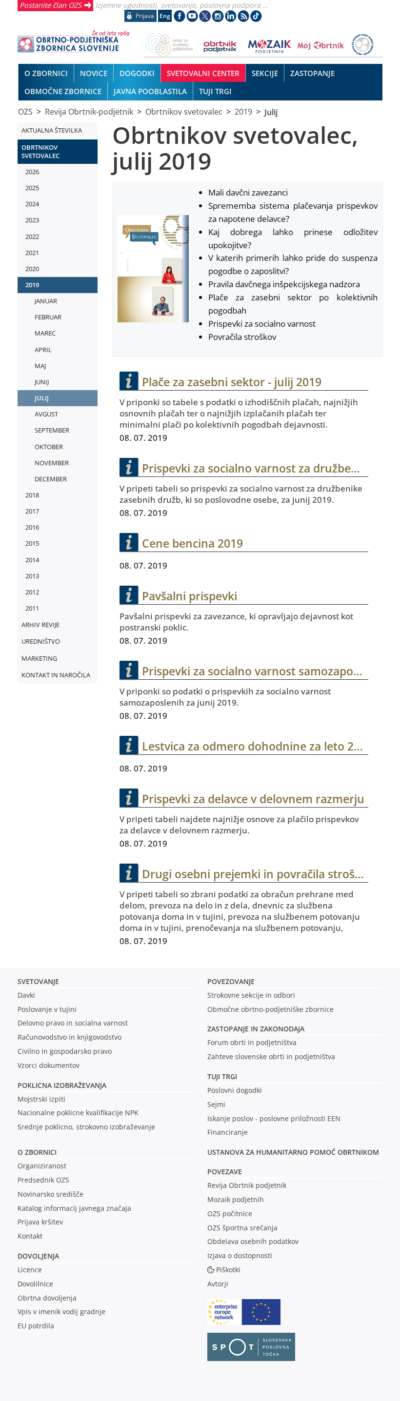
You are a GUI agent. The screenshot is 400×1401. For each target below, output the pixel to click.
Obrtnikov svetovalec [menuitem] (40, 151)
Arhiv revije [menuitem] (40, 624)
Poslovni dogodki (234, 1090)
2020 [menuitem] (32, 268)
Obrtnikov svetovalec (183, 111)
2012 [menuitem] (32, 592)
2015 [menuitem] (32, 543)
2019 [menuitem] (32, 284)
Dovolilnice (35, 1283)
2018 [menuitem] (32, 495)
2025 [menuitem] (32, 187)
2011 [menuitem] (32, 608)
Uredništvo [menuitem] (40, 641)
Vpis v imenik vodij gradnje (61, 1311)
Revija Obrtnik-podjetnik (89, 111)
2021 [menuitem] (32, 252)
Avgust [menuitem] (46, 414)
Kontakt (30, 1236)
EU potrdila (36, 1325)
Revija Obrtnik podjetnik (246, 1185)
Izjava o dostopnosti (239, 1255)
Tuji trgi (222, 1076)
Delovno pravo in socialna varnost (73, 1022)
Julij (271, 111)
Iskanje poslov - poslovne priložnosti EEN (273, 1118)
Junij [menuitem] (42, 381)
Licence (30, 1269)
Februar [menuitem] (48, 317)
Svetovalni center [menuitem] (203, 73)
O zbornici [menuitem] (46, 73)
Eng (165, 16)
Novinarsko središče (50, 1194)
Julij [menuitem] (42, 398)
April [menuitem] (43, 349)
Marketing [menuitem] (39, 658)
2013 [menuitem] (32, 576)
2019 (243, 111)
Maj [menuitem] (40, 365)
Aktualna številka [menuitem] (51, 130)
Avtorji (217, 1283)
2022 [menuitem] (32, 236)
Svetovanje (38, 981)
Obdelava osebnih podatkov (253, 1241)
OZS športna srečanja (242, 1227)
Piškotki (228, 1269)
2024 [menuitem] (32, 203)
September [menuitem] (52, 430)
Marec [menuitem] (45, 333)
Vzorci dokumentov (49, 1065)
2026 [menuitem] (32, 171)
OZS (25, 111)
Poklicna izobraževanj (60, 1085)
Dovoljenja (38, 1256)
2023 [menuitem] (32, 220)
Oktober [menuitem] (49, 446)
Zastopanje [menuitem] (312, 73)
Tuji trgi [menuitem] (215, 91)
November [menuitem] (52, 462)
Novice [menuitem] (93, 73)
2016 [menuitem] (32, 527)
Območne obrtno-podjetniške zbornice (270, 1009)
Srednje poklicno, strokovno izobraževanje (86, 1126)
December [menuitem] (51, 478)
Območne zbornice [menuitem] (62, 91)
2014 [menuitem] (32, 559)
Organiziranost (42, 1165)
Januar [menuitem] (46, 300)
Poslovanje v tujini (47, 1009)
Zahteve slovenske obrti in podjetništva (271, 1056)
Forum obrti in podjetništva (252, 1042)
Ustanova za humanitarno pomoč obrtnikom (293, 1152)
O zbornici (37, 1152)
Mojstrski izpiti (41, 1099)
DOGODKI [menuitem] (137, 73)
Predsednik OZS (43, 1179)
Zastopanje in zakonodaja (255, 1028)
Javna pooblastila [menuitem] (150, 91)
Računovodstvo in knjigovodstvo (69, 1037)
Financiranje (227, 1132)
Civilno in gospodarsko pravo (65, 1051)
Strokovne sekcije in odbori (251, 995)
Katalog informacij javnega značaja (74, 1208)
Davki (26, 995)
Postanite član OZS (50, 5)
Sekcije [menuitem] (265, 73)
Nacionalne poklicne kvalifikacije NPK (78, 1112)
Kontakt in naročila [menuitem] (55, 675)
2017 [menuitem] (32, 511)
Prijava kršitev (40, 1221)
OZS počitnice (229, 1213)
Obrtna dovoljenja (47, 1297)
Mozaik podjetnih (235, 1199)
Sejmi (216, 1104)
